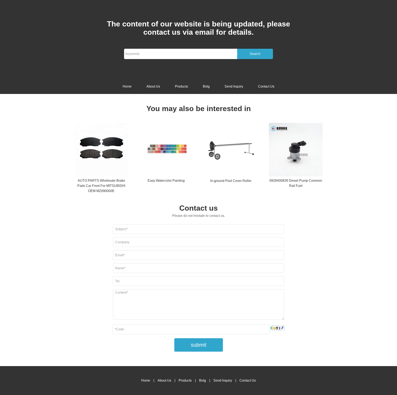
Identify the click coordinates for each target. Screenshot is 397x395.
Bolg (206, 86)
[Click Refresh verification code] (277, 327)
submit (198, 345)
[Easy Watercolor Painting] (166, 150)
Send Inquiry (234, 86)
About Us (153, 86)
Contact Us (266, 86)
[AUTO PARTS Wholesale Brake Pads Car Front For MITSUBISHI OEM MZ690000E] (101, 150)
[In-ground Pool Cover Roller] (231, 150)
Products (181, 86)
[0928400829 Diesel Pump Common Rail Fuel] (296, 150)
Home (127, 86)
